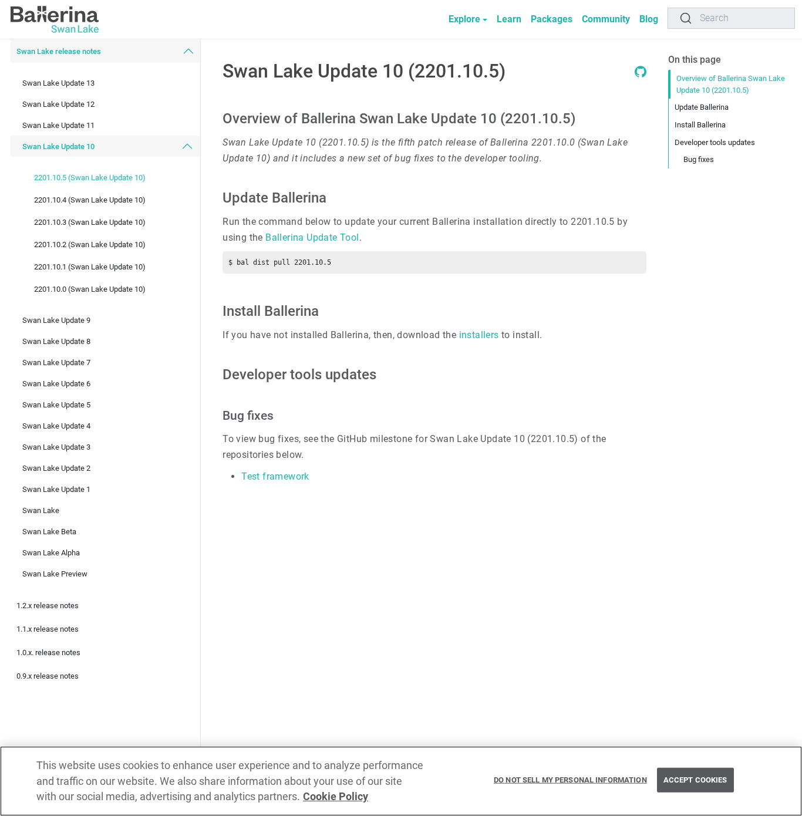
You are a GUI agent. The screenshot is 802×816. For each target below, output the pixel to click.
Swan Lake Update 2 (56, 468)
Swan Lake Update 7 (56, 362)
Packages (551, 19)
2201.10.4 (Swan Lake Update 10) (90, 199)
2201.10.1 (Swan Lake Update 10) (90, 266)
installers (479, 334)
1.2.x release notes (47, 605)
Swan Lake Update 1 (56, 489)
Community (606, 19)
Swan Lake (40, 510)
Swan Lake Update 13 (58, 83)
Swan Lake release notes (58, 51)
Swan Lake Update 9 (56, 320)
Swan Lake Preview (54, 573)
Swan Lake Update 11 (58, 125)
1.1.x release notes (47, 629)
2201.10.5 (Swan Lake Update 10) (90, 177)
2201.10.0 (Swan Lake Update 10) (90, 288)
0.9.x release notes (47, 676)
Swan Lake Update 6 (56, 383)
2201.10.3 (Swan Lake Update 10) (90, 221)
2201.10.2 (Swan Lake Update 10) (90, 244)
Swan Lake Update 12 (58, 104)
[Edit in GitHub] (640, 74)
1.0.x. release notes (48, 652)
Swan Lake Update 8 (56, 341)
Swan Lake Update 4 (56, 426)
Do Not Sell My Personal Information (570, 779)
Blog (648, 19)
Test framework (275, 476)
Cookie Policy (335, 796)
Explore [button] (464, 19)
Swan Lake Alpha (51, 552)
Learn (509, 19)
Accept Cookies (695, 779)
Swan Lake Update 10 (58, 146)
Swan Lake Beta (49, 531)
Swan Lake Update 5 (56, 404)
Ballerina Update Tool (312, 237)
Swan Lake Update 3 (56, 447)
